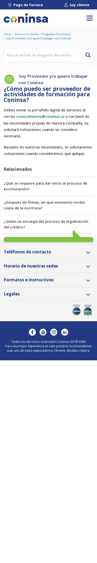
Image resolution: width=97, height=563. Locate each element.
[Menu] (89, 18)
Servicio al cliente (26, 34)
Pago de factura (28, 4)
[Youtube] (43, 332)
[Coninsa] (26, 18)
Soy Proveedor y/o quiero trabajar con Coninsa (38, 38)
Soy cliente (79, 4)
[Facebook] (32, 332)
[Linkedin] (64, 332)
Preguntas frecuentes (56, 34)
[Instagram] (53, 332)
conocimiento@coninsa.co (40, 116)
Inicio (7, 34)
